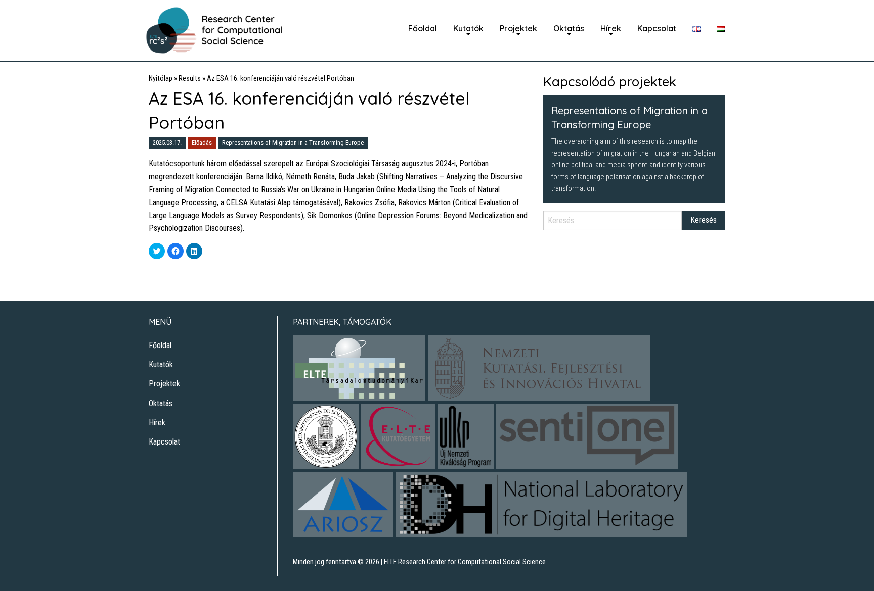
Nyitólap (160, 78)
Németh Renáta (310, 176)
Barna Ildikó (264, 176)
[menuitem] (422, 28)
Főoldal (422, 28)
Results (190, 78)
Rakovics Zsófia (369, 202)
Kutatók (468, 28)
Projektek (518, 28)
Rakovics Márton (424, 202)
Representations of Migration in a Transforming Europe (293, 142)
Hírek (610, 28)
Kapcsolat (656, 28)
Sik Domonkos (330, 215)
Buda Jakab (356, 176)
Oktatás (568, 28)
